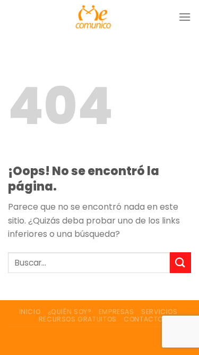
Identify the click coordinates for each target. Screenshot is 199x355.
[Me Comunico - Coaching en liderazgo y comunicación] (93, 17)
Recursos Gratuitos (78, 319)
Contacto (143, 319)
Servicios (159, 311)
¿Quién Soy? (70, 311)
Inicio (30, 311)
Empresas (116, 311)
